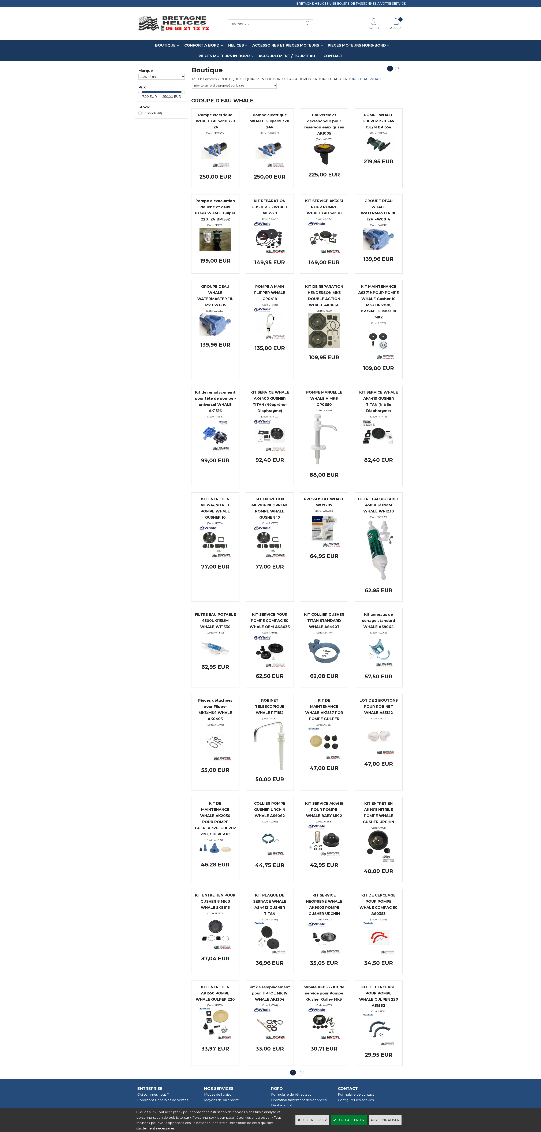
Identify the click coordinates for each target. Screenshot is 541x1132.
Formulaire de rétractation (292, 1094)
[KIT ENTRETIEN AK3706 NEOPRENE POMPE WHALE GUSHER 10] (270, 556)
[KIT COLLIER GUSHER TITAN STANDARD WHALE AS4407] (324, 666)
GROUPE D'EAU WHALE (362, 79)
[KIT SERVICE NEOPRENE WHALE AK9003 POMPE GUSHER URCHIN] (324, 952)
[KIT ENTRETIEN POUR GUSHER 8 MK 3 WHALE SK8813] (215, 948)
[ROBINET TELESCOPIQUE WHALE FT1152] (270, 769)
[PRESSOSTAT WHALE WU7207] (324, 546)
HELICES (236, 45)
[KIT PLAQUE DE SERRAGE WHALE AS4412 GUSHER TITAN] (270, 952)
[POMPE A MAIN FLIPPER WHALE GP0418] (270, 338)
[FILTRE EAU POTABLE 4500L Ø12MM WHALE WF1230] (378, 580)
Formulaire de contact (356, 1094)
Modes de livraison (219, 1094)
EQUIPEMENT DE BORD (263, 79)
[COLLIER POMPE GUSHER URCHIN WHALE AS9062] (270, 855)
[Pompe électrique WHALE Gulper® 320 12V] (215, 166)
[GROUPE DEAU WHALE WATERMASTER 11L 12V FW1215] (215, 334)
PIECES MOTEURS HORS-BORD (357, 45)
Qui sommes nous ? (153, 1094)
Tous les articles (204, 79)
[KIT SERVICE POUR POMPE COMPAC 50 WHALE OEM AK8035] (270, 666)
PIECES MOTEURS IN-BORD (224, 56)
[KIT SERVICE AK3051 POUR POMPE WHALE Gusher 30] (324, 252)
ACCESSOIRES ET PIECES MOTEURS (285, 45)
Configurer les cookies (356, 1100)
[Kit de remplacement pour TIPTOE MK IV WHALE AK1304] (270, 1038)
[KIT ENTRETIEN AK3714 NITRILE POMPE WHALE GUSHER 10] (215, 556)
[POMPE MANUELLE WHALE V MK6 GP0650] (324, 465)
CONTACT (333, 56)
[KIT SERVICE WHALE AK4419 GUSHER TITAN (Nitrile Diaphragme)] (378, 450)
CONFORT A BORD (202, 45)
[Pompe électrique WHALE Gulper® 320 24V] (270, 166)
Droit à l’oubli (281, 1105)
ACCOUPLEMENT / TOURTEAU (286, 56)
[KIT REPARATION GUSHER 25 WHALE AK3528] (270, 252)
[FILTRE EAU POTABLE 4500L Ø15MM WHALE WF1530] (215, 657)
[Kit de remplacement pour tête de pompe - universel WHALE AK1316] (215, 450)
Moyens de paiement (221, 1100)
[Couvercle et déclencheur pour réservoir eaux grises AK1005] (324, 164)
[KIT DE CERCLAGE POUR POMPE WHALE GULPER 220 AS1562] (378, 1044)
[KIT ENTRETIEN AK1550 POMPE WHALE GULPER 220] (215, 1038)
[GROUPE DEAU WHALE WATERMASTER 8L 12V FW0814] (378, 249)
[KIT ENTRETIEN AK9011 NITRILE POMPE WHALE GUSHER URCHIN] (378, 861)
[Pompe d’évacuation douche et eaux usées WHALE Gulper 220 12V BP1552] (215, 250)
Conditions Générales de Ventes (162, 1100)
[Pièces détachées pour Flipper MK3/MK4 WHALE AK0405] (215, 759)
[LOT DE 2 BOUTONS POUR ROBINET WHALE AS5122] (378, 753)
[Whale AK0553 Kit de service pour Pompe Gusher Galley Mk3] (324, 1038)
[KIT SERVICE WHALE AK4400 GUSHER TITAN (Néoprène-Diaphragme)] (270, 450)
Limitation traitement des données (299, 1100)
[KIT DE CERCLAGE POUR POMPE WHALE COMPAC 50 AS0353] (378, 952)
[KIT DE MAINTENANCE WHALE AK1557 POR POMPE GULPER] (324, 758)
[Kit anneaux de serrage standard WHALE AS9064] (378, 666)
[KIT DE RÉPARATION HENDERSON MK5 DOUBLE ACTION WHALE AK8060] (324, 347)
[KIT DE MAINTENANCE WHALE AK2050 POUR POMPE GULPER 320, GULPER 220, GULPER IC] (215, 854)
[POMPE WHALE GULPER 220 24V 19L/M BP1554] (378, 151)
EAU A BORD (298, 79)
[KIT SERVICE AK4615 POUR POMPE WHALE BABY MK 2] (324, 854)
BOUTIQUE (165, 45)
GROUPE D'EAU (326, 79)
